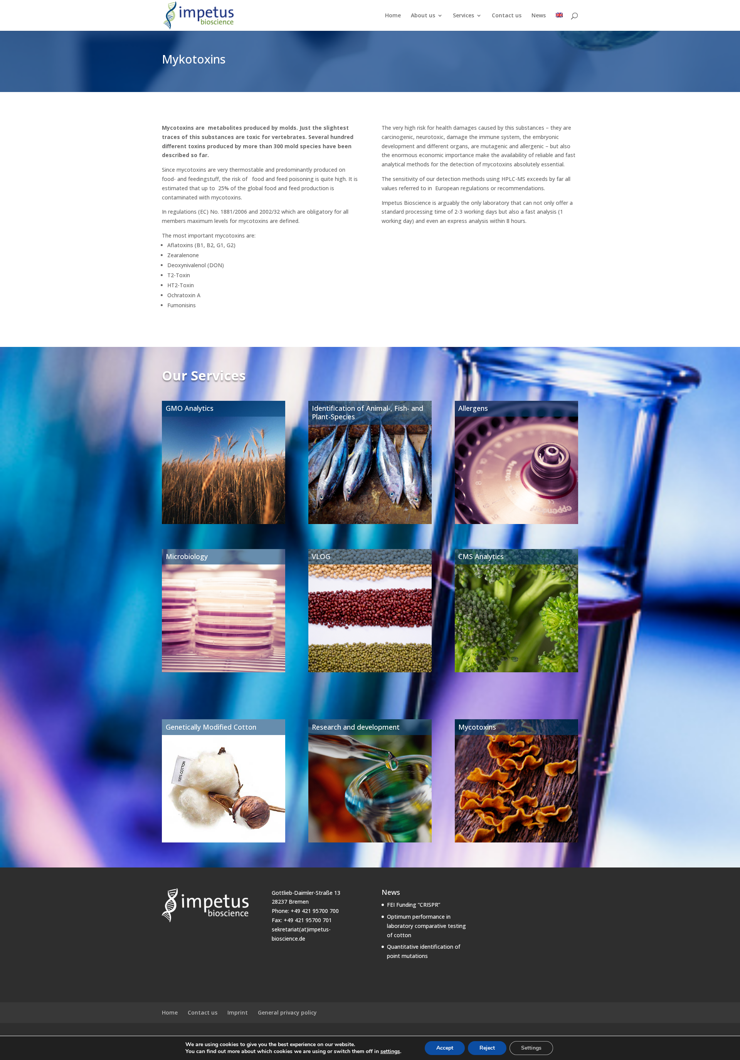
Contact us (506, 16)
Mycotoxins (477, 727)
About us (423, 16)
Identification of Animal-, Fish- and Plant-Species (367, 412)
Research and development (356, 727)
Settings (531, 1048)
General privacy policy (287, 1012)
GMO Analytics (190, 408)
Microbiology (187, 556)
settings (390, 1051)
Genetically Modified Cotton (211, 727)
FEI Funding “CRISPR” (413, 904)
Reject (487, 1048)
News (538, 16)
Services (463, 16)
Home (393, 16)
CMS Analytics (481, 556)
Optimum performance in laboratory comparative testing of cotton (426, 926)
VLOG (321, 556)
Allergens (473, 408)
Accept (444, 1048)
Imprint (237, 1012)
